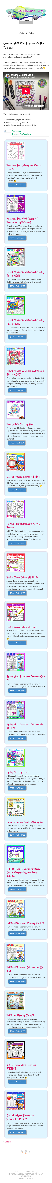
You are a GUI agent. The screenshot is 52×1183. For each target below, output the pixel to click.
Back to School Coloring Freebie (22, 627)
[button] (16, 151)
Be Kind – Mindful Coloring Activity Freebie (23, 525)
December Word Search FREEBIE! (24, 477)
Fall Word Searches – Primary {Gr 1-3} (25, 923)
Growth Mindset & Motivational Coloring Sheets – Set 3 (25, 372)
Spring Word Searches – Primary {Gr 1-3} (26, 678)
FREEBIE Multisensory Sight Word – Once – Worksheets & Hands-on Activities (24, 872)
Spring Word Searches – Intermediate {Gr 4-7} (25, 726)
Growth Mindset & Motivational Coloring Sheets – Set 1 (25, 274)
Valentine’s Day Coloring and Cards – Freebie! (24, 167)
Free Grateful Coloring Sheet (20, 424)
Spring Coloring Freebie (18, 772)
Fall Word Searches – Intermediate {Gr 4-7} (25, 969)
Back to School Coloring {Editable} (22, 577)
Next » (9, 1142)
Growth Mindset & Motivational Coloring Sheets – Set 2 (25, 322)
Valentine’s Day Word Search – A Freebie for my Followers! (22, 220)
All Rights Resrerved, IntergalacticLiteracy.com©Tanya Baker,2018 (26, 1174)
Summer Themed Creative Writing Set (25, 822)
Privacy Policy (26, 1178)
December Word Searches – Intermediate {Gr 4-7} (20, 1117)
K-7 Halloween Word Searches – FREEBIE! (22, 1066)
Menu (27, 20)
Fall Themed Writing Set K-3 (20, 1015)
